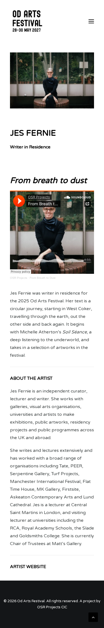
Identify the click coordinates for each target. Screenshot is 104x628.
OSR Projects (18, 277)
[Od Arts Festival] (27, 21)
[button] (91, 21)
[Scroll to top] (93, 617)
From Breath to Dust (42, 277)
